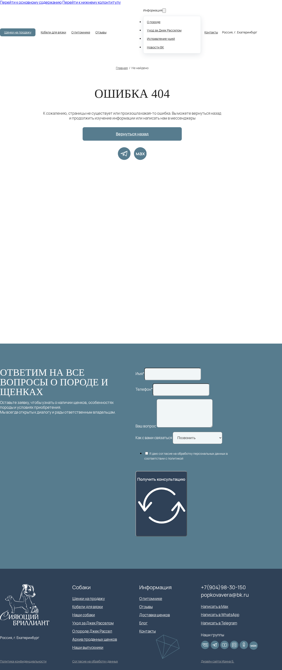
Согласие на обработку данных (95, 661)
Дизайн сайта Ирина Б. (217, 661)
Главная (122, 68)
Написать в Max (214, 606)
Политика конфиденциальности (23, 661)
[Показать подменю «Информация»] (164, 10)
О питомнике (80, 32)
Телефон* (144, 389)
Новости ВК (155, 47)
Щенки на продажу (17, 32)
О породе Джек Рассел (92, 631)
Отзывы (100, 32)
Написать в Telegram (219, 623)
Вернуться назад (132, 133)
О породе (153, 22)
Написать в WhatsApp (220, 615)
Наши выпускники (87, 647)
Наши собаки (83, 615)
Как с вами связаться (153, 437)
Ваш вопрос (145, 426)
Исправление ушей (161, 39)
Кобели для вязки (53, 32)
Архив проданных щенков (94, 639)
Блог (143, 623)
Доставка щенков (154, 615)
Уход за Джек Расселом (164, 30)
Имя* (139, 373)
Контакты (211, 32)
